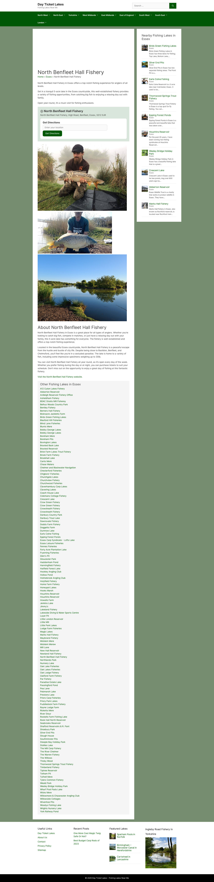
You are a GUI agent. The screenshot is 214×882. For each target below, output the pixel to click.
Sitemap (42, 850)
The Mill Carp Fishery (50, 748)
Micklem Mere (47, 641)
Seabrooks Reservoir (50, 723)
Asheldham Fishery (49, 398)
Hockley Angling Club (50, 571)
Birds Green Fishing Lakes (53, 417)
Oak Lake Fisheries (49, 666)
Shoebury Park (47, 729)
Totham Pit (45, 773)
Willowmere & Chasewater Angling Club (60, 796)
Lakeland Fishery (48, 609)
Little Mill (44, 622)
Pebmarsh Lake (48, 691)
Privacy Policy (44, 846)
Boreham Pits (46, 439)
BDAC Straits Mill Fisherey (53, 401)
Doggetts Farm (47, 527)
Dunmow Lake (47, 530)
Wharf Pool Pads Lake (51, 789)
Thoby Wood (46, 761)
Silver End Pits (47, 732)
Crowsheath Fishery (50, 508)
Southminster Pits (49, 739)
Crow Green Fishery (50, 502)
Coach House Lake (49, 493)
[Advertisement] (83, 50)
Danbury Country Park (51, 515)
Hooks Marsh (46, 590)
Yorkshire (72, 15)
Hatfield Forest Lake (50, 568)
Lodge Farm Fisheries (51, 628)
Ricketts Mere (47, 710)
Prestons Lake (47, 695)
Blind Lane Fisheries (50, 423)
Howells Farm (47, 600)
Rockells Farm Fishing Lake (53, 717)
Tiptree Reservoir (48, 770)
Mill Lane (44, 647)
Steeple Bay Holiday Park (52, 742)
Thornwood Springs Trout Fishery (56, 764)
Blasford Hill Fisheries (51, 420)
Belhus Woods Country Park (54, 404)
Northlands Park (48, 660)
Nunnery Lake (47, 663)
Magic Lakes (46, 631)
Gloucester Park (48, 559)
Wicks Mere (46, 792)
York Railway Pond (49, 811)
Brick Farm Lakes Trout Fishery (55, 452)
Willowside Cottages (50, 799)
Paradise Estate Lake (50, 682)
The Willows (46, 758)
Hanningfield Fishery (50, 565)
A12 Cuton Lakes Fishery (52, 388)
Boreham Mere (47, 436)
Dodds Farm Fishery (50, 524)
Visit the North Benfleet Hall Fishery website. (60, 377)
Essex (49, 76)
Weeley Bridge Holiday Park (54, 786)
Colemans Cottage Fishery (53, 496)
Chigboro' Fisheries (49, 474)
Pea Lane (45, 688)
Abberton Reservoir (50, 392)
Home (41, 76)
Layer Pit (44, 616)
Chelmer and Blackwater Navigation (58, 467)
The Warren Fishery (49, 754)
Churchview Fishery (50, 480)
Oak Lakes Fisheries (50, 669)
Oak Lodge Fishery (49, 672)
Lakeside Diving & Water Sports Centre (59, 613)
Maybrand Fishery (49, 638)
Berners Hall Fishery (50, 411)
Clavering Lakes (48, 489)
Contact (41, 841)
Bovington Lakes (48, 442)
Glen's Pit (45, 556)
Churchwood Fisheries (51, 483)
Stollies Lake (46, 745)
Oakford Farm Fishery (51, 676)
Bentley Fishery (47, 407)
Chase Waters (47, 464)
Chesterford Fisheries (51, 470)
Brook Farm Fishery (49, 455)
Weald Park (45, 783)
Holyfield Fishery (48, 581)
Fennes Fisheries (48, 546)
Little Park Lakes (48, 625)
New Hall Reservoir (49, 650)
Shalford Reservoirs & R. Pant (54, 726)
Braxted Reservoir (49, 448)
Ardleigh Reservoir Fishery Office (56, 395)
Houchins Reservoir (49, 594)
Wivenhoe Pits (47, 802)
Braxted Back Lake (49, 445)
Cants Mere (46, 461)
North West (43, 15)
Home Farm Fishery (50, 584)
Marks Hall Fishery (49, 635)
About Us (42, 837)
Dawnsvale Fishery (49, 521)
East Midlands (107, 15)
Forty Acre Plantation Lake (53, 549)
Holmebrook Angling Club (53, 578)
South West (144, 15)
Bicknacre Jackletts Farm (52, 414)
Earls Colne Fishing (49, 534)
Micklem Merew (48, 644)
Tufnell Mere (46, 777)
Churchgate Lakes (49, 477)
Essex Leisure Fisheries (51, 543)
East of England (127, 15)
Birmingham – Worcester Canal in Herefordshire (127, 848)
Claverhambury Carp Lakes (53, 486)
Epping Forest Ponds (50, 537)
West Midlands (89, 15)
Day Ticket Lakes (51, 4)
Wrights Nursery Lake (50, 808)
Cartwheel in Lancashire (123, 858)
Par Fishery (45, 679)
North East (58, 15)
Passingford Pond (49, 685)
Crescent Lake (47, 499)
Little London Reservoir (51, 619)
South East (160, 15)
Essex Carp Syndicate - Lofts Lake (57, 540)
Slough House (47, 736)
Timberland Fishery (49, 767)
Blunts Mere (46, 426)
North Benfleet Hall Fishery (53, 657)
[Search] (172, 6)
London (41, 22)
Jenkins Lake (46, 603)
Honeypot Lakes (48, 587)
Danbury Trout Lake (50, 518)
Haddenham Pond (49, 562)
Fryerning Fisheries (49, 552)
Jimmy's (44, 606)
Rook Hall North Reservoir (53, 720)
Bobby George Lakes (50, 430)
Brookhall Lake (47, 458)
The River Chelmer (49, 751)
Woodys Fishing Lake (50, 805)
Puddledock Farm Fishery (53, 704)
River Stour (45, 713)
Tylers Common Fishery (51, 780)
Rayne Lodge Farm (49, 707)
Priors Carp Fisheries (50, 698)
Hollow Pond (46, 575)
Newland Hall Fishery (50, 653)
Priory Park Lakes (48, 701)
